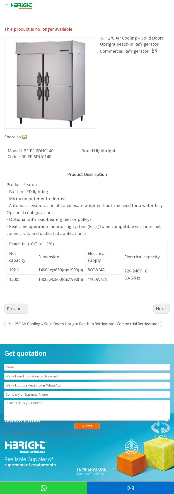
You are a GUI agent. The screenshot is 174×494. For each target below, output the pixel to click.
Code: (13, 156)
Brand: (87, 150)
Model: (14, 150)
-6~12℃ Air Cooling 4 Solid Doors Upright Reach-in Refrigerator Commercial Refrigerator (83, 323)
